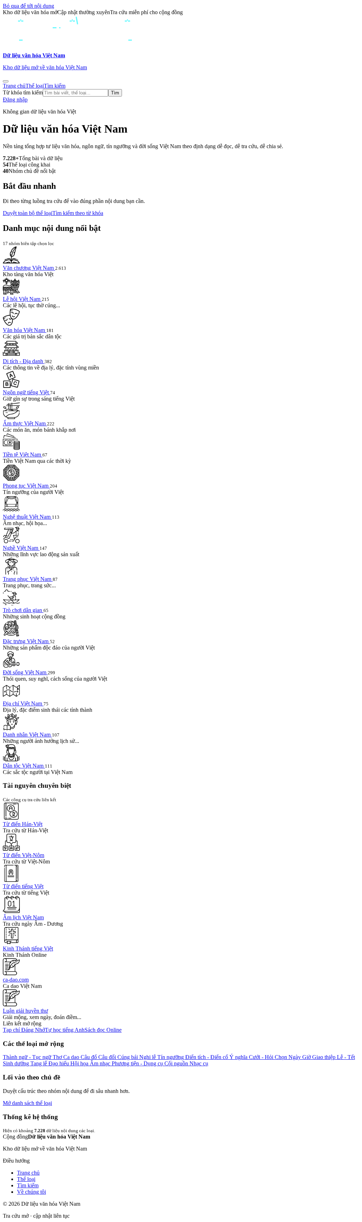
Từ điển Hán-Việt (22, 824)
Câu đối (107, 1057)
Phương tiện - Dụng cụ (138, 1063)
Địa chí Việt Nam (23, 703)
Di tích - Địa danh (24, 361)
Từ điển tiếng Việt (23, 886)
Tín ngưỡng (171, 1057)
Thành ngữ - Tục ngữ (28, 1057)
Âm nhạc (101, 1063)
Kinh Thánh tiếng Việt (28, 948)
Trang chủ (14, 86)
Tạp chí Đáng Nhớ (24, 1030)
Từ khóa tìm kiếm (23, 92)
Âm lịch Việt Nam (23, 917)
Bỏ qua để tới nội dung (28, 6)
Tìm (115, 92)
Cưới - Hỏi (262, 1057)
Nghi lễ (148, 1057)
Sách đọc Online (103, 1030)
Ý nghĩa (239, 1057)
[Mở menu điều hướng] (5, 81)
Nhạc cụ (198, 1063)
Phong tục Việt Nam (26, 486)
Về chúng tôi (31, 1192)
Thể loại (34, 86)
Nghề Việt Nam (21, 548)
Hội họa (80, 1063)
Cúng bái (128, 1057)
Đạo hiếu (59, 1063)
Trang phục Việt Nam (28, 579)
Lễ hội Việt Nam (22, 299)
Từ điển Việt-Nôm (23, 855)
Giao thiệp (324, 1057)
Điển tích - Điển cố (207, 1057)
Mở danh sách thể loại (27, 1103)
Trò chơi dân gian (23, 610)
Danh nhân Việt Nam (27, 735)
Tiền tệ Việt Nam (22, 455)
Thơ (58, 1057)
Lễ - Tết (346, 1057)
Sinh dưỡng (16, 1063)
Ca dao (72, 1057)
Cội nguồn (176, 1063)
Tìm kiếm (54, 86)
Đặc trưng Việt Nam (26, 641)
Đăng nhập (15, 100)
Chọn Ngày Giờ (293, 1057)
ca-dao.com (16, 980)
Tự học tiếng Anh (64, 1030)
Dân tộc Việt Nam (24, 766)
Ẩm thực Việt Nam (25, 423)
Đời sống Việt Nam (25, 672)
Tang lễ (39, 1063)
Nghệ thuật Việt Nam (27, 517)
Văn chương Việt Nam (29, 268)
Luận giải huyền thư (25, 1011)
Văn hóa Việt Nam (24, 330)
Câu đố (89, 1057)
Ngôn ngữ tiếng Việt (26, 392)
